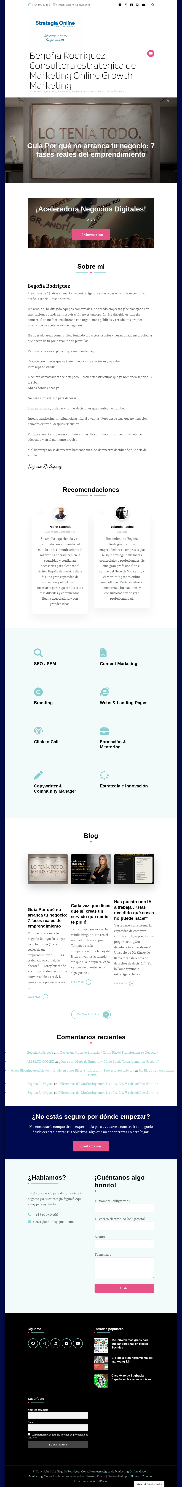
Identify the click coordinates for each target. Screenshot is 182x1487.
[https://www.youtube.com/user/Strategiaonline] (78, 1343)
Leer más (34, 996)
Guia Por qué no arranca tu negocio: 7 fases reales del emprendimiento (47, 917)
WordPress (100, 1481)
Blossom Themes (141, 1476)
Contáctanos (90, 1146)
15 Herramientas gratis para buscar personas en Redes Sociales (130, 1344)
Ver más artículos (88, 1014)
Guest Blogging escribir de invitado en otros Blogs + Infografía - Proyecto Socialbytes (72, 1070)
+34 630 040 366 (45, 1214)
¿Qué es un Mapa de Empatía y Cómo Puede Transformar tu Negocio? (108, 1052)
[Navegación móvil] (150, 53)
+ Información (91, 235)
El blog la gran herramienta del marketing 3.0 (131, 1359)
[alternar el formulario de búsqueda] (152, 4)
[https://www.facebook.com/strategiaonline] (33, 1343)
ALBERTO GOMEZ (40, 1061)
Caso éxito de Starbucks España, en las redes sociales (131, 1377)
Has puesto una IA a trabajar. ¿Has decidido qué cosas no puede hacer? (134, 910)
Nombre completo (38, 1409)
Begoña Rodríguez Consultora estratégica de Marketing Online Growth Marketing (83, 70)
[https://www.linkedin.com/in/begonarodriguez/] (55, 1343)
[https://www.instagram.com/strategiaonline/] (44, 1343)
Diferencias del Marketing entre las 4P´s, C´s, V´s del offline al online (108, 1084)
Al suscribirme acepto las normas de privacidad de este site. (58, 1436)
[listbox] (91, 140)
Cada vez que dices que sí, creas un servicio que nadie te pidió (90, 914)
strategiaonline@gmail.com (53, 1222)
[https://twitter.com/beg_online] (67, 1343)
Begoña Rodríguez (40, 1052)
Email (31, 1422)
